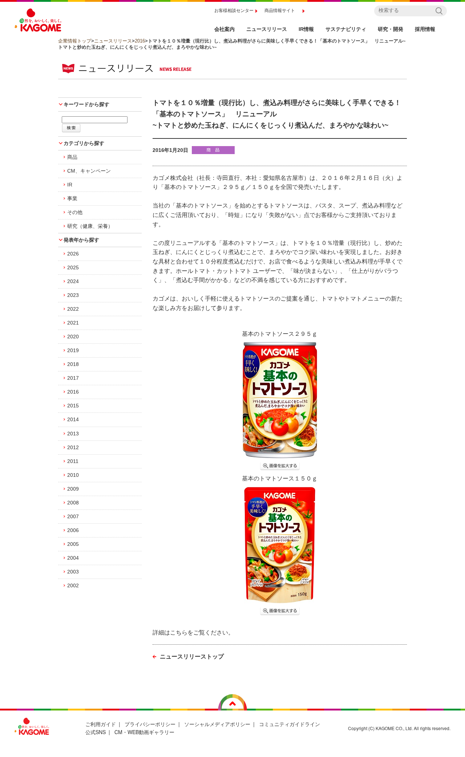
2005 (73, 544)
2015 (73, 405)
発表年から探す (81, 240)
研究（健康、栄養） (90, 226)
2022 (73, 309)
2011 (72, 461)
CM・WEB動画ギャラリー (144, 732)
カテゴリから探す (84, 143)
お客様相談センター (234, 10)
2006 (73, 530)
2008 (73, 503)
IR (69, 185)
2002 (73, 585)
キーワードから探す (86, 104)
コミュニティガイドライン (289, 724)
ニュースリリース (113, 41)
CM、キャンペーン (89, 171)
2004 (73, 558)
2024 (73, 281)
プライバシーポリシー (150, 724)
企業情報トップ (74, 41)
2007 (73, 516)
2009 (73, 489)
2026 (73, 254)
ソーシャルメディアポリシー (217, 724)
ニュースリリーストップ (192, 656)
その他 (74, 212)
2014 (73, 419)
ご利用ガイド (100, 724)
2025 (73, 267)
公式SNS (95, 732)
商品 (72, 157)
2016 (140, 41)
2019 (73, 350)
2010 (73, 475)
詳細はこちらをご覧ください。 (193, 632)
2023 (73, 295)
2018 (73, 364)
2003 (73, 572)
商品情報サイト (279, 10)
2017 (73, 378)
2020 (73, 336)
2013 (73, 433)
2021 (73, 323)
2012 (73, 447)
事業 (72, 198)
